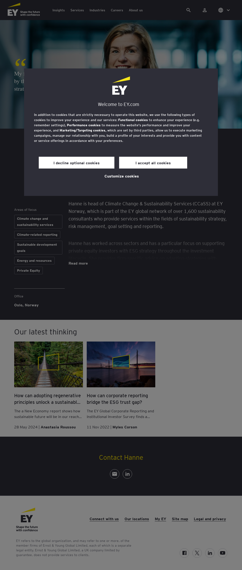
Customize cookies (121, 175)
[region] (121, 132)
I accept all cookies (153, 162)
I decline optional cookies (76, 162)
